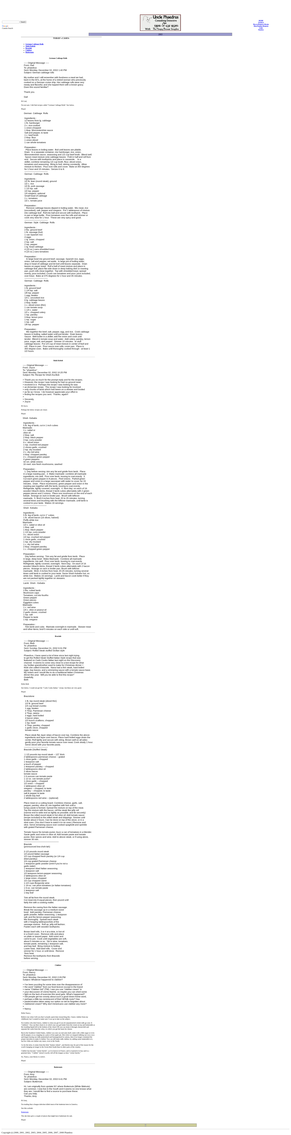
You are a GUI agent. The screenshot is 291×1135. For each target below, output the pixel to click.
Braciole (28, 48)
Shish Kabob (30, 46)
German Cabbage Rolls (34, 44)
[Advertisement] (145, 6)
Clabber (28, 50)
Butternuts (29, 52)
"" (145, 1125)
